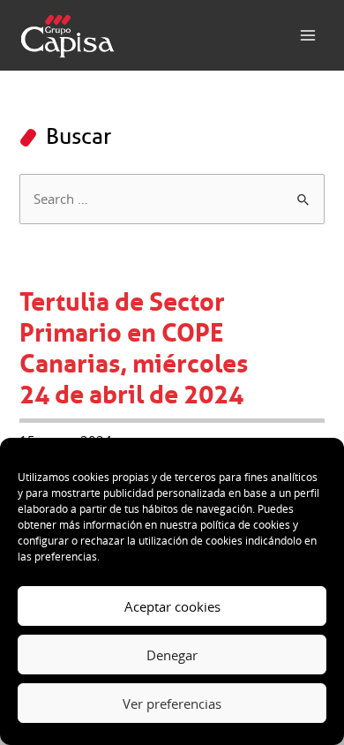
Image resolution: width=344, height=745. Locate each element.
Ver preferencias (172, 703)
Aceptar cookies (172, 606)
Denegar (172, 655)
